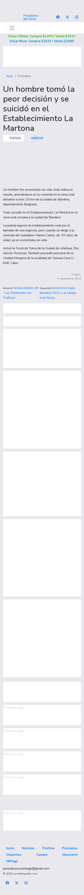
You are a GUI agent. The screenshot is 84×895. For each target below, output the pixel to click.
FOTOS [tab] (15, 138)
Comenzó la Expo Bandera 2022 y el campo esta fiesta (58, 293)
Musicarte (70, 854)
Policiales (70, 848)
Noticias (28, 848)
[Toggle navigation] (12, 28)
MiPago (12, 861)
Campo (42, 854)
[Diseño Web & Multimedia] (42, 892)
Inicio (9, 76)
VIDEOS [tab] (36, 138)
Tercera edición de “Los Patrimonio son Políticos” (20, 293)
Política (48, 848)
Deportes (13, 854)
